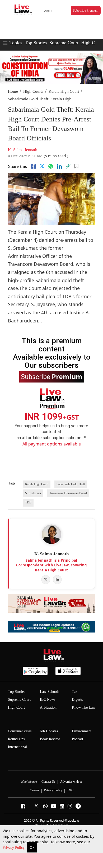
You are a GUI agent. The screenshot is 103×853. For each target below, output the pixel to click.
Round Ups (16, 739)
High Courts (33, 91)
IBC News (47, 700)
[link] (68, 166)
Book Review (50, 739)
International (17, 747)
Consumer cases (19, 731)
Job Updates (49, 731)
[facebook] (33, 166)
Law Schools (49, 692)
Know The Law (83, 707)
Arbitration (48, 707)
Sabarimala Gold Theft (71, 484)
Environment (81, 731)
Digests (77, 700)
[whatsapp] (50, 166)
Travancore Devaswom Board (68, 493)
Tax (74, 692)
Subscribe (51, 376)
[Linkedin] (59, 166)
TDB (28, 502)
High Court (16, 707)
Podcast (77, 739)
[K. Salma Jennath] (51, 534)
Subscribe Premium (86, 10)
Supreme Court (63, 42)
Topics (16, 42)
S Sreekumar (33, 493)
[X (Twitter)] (45, 579)
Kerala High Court (64, 91)
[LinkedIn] (57, 579)
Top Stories (36, 42)
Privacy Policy (14, 848)
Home (13, 91)
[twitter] (42, 166)
